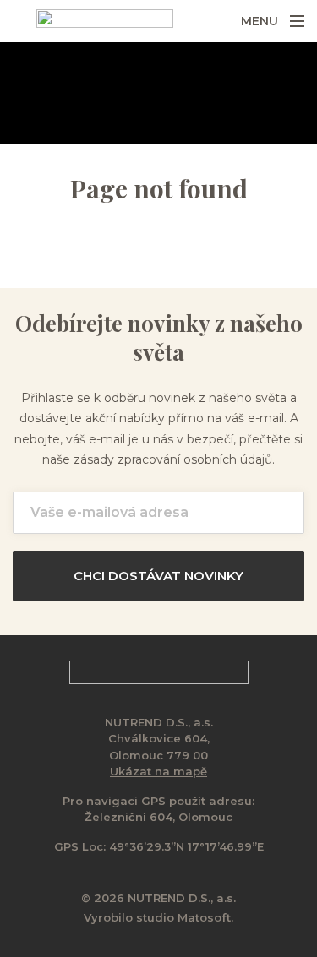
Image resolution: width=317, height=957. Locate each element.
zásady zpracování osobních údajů (173, 459)
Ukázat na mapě (158, 771)
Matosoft (204, 917)
